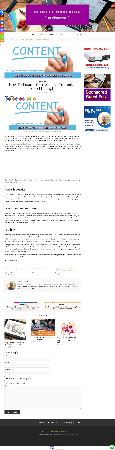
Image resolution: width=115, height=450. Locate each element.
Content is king (9, 298)
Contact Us (80, 34)
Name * (6, 356)
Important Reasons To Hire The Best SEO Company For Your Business (65, 269)
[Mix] (27, 99)
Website (7, 369)
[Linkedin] (16, 99)
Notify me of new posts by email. (14, 383)
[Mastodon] (23, 99)
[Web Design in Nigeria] (57, 15)
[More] (34, 99)
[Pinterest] (20, 99)
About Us (41, 34)
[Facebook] (6, 99)
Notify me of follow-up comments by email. (17, 379)
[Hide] (0, 44)
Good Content (19, 298)
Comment (7, 385)
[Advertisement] (42, 165)
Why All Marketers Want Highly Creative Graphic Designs (14, 344)
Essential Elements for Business (39, 269)
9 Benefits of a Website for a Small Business (42, 339)
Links (61, 34)
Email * (6, 362)
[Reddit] (13, 99)
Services (52, 34)
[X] (9, 99)
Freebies (69, 34)
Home (32, 34)
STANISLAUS (36, 92)
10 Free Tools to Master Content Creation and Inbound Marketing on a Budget (67, 339)
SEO (45, 81)
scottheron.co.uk (33, 257)
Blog (12, 39)
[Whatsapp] (30, 99)
